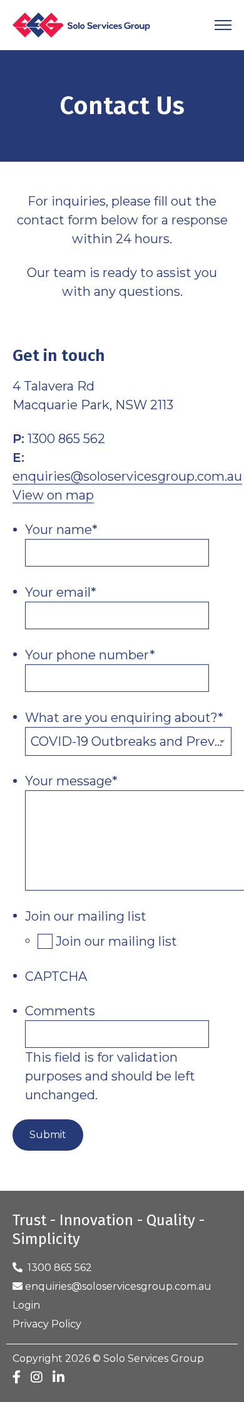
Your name (61, 529)
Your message (71, 780)
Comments (60, 1010)
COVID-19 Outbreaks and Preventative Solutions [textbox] (131, 741)
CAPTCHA (56, 976)
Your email (60, 592)
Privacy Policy (47, 1324)
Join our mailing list (85, 916)
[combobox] (128, 741)
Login (26, 1305)
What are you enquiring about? (124, 717)
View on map (53, 495)
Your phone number (90, 654)
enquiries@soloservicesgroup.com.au (127, 476)
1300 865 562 (57, 1268)
